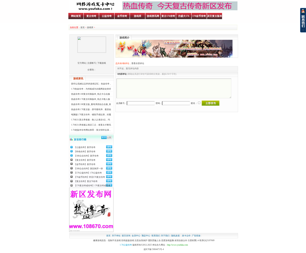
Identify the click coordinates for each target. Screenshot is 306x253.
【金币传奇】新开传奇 (84, 164)
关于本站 (116, 235)
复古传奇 (91, 16)
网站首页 (76, 16)
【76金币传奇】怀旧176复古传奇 (89, 177)
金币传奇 (122, 16)
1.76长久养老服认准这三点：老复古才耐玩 (91, 125)
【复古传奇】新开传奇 (84, 160)
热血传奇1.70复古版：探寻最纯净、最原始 (91, 109)
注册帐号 (91, 63)
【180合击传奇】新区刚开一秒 (88, 168)
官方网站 (82, 63)
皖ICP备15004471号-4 (154, 249)
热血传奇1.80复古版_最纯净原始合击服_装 (91, 104)
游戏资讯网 (153, 16)
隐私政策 (175, 235)
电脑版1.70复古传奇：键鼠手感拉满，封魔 (91, 114)
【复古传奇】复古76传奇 (86, 181)
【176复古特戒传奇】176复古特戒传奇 (92, 185)
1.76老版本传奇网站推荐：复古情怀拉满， (91, 130)
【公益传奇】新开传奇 (84, 147)
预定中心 (146, 235)
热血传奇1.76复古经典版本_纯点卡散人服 (90, 99)
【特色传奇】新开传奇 (84, 151)
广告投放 (196, 235)
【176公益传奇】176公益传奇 (88, 173)
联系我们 (156, 235)
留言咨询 (126, 235)
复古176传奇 (168, 16)
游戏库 (137, 16)
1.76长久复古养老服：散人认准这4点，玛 (90, 119)
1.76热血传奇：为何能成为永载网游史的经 (91, 89)
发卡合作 (186, 235)
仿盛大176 (183, 16)
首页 (82, 27)
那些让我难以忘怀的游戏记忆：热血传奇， (91, 84)
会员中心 (136, 235)
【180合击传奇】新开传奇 (86, 156)
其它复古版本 (214, 16)
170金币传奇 (199, 16)
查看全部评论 (137, 63)
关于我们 (165, 235)
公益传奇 (107, 16)
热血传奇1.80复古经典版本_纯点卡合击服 (90, 94)
